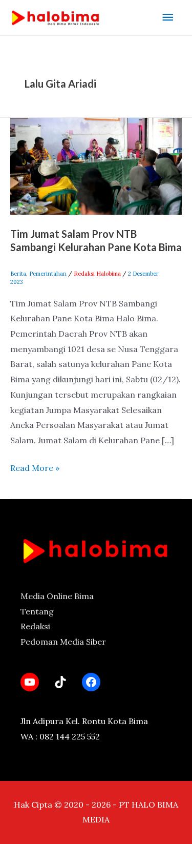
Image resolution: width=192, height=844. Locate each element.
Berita (18, 273)
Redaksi (35, 626)
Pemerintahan (48, 273)
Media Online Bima (57, 596)
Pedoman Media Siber (63, 641)
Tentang (37, 611)
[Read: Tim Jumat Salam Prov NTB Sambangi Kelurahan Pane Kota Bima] (96, 165)
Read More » (34, 467)
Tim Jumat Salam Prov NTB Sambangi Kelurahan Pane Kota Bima (96, 240)
